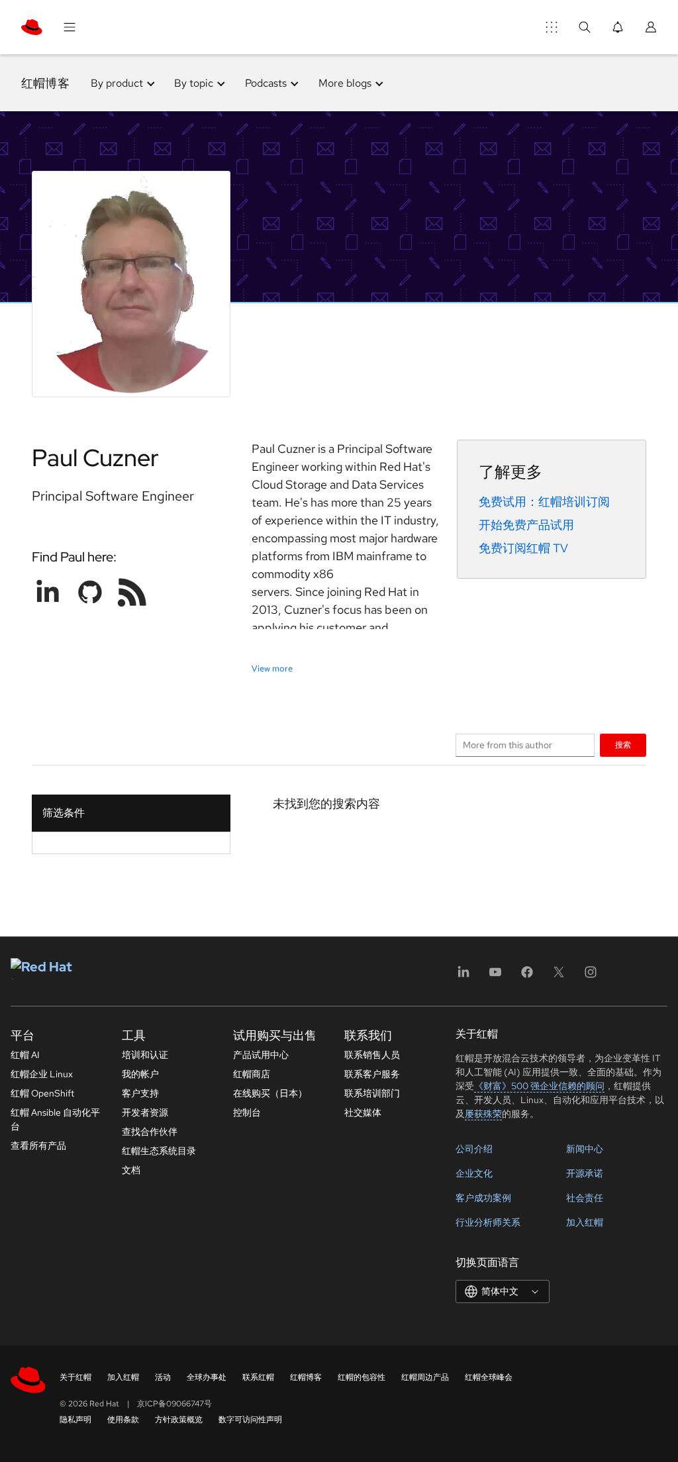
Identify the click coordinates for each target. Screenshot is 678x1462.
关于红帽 (75, 1377)
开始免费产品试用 (526, 524)
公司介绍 (474, 1149)
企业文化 (474, 1173)
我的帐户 (140, 1074)
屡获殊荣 (483, 1114)
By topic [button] (193, 83)
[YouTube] (495, 976)
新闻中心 (584, 1149)
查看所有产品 (38, 1145)
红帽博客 (45, 83)
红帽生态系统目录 (159, 1151)
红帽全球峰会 (488, 1377)
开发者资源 (145, 1112)
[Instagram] (591, 976)
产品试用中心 (261, 1055)
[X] (559, 976)
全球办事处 (206, 1377)
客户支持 (140, 1093)
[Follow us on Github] (90, 592)
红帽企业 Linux (42, 1074)
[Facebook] (527, 976)
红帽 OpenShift (42, 1093)
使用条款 (123, 1419)
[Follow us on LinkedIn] (48, 592)
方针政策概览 (179, 1419)
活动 (163, 1377)
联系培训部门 (372, 1093)
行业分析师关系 (488, 1222)
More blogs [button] (344, 83)
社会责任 (584, 1198)
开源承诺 (584, 1173)
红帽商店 (251, 1074)
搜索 (623, 744)
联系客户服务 (372, 1074)
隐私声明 (75, 1419)
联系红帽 (258, 1377)
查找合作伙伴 (149, 1132)
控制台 (247, 1112)
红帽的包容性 (361, 1377)
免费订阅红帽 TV (523, 548)
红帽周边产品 (425, 1377)
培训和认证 (145, 1055)
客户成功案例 (483, 1198)
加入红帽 (584, 1222)
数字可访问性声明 (250, 1419)
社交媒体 (362, 1112)
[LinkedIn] (463, 976)
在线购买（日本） (270, 1093)
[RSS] (132, 592)
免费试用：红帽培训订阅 (544, 501)
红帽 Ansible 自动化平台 (55, 1119)
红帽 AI (25, 1055)
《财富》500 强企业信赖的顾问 (539, 1086)
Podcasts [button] (266, 83)
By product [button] (117, 83)
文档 (131, 1170)
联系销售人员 (372, 1055)
